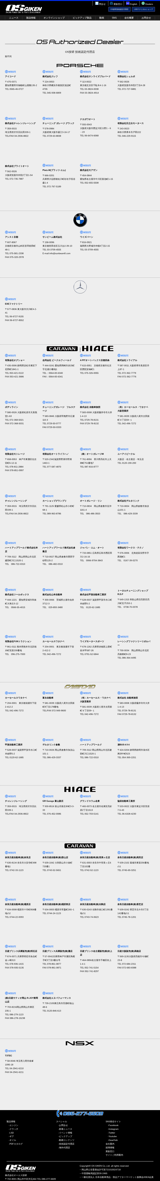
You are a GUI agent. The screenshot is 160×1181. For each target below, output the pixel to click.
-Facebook (112, 1125)
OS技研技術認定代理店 (119, 9)
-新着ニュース (64, 1129)
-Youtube (111, 1136)
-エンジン (12, 1125)
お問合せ (146, 18)
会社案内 (110, 1144)
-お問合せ (62, 1125)
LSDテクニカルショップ (143, 9)
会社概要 (129, 18)
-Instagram (112, 1129)
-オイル (11, 1140)
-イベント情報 (64, 1132)
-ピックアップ (64, 1136)
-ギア (10, 1136)
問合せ (102, 4)
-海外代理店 (63, 1147)
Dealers (149, 4)
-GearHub (112, 1140)
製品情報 (31, 18)
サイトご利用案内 (114, 1155)
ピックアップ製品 (82, 18)
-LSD (10, 1132)
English (133, 4)
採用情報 (110, 1147)
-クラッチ (12, 1129)
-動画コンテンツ (65, 1140)
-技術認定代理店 (65, 1144)
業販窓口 (117, 4)
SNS (114, 18)
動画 (101, 18)
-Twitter (110, 1132)
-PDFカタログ (15, 1144)
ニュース (13, 18)
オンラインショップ (54, 18)
